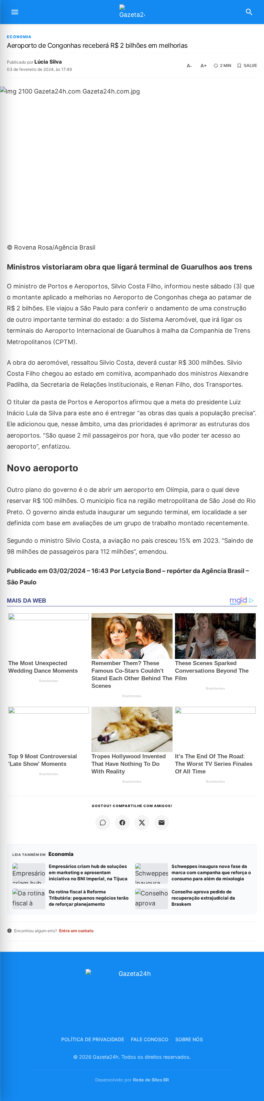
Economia (19, 37)
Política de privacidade (92, 1039)
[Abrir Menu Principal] (15, 12)
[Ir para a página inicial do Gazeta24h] (132, 12)
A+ (203, 65)
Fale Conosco (149, 1039)
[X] (142, 822)
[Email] (161, 822)
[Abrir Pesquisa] (249, 12)
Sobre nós (189, 1039)
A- (189, 65)
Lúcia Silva (48, 61)
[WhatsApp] (103, 822)
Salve (250, 65)
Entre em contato (76, 930)
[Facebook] (122, 822)
